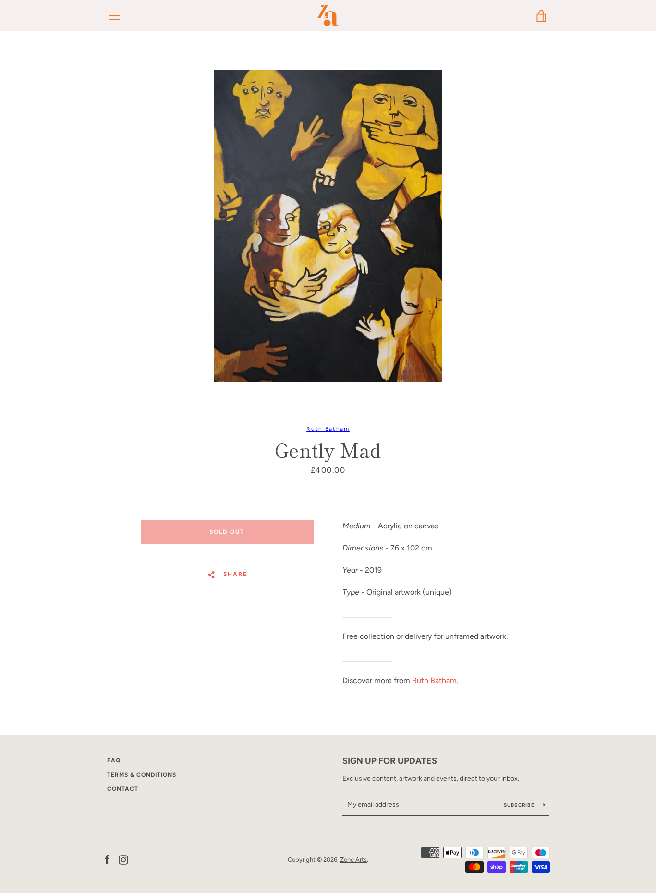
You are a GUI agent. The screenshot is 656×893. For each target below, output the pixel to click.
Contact (122, 788)
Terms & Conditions (141, 774)
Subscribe (520, 805)
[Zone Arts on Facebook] (107, 859)
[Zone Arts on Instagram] (123, 859)
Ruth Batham (328, 429)
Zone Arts (353, 859)
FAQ (114, 760)
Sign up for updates (389, 761)
